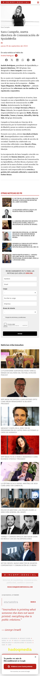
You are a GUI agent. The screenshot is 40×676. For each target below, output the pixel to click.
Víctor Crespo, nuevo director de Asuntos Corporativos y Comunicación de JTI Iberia (19, 564)
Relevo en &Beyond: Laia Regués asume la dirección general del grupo (18, 511)
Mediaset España (25, 638)
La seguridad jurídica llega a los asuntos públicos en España (24, 210)
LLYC (10, 641)
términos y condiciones (19, 317)
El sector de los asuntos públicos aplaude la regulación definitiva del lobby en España (25, 200)
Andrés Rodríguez (7, 55)
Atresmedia (13, 638)
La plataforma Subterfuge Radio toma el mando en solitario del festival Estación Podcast (18, 372)
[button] (6, 60)
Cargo (5, 289)
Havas (3, 645)
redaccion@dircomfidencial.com (20, 587)
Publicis (16, 641)
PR (2, 43)
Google (4, 641)
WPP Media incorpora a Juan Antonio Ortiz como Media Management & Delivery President (19, 401)
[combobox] (15, 602)
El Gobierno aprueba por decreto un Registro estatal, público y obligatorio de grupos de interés (25, 223)
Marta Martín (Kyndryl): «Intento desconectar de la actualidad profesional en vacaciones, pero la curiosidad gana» (25, 257)
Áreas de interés (9, 308)
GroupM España (19, 643)
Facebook (5, 638)
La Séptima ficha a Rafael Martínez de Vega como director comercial (19, 484)
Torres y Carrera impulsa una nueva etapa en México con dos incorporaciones (19, 537)
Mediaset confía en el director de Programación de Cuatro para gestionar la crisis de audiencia (19, 430)
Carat (9, 645)
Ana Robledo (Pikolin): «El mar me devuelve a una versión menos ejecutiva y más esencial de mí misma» (24, 235)
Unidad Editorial (26, 641)
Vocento (29, 643)
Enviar (20, 334)
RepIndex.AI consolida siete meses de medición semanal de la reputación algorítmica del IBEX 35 (25, 245)
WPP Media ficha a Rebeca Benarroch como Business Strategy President (19, 457)
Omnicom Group (7, 643)
